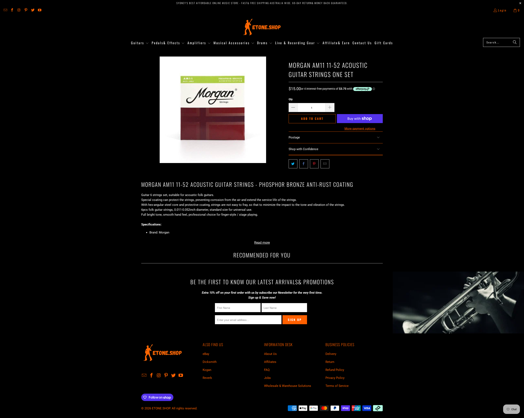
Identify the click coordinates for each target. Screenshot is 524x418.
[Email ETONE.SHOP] (5, 10)
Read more (262, 243)
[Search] (515, 42)
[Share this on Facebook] (303, 163)
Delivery (330, 354)
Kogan (207, 370)
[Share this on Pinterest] (314, 163)
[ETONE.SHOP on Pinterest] (26, 10)
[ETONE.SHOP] (262, 27)
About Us (270, 354)
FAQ (267, 370)
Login (502, 10)
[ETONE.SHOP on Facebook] (12, 10)
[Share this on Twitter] (293, 163)
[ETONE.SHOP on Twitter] (32, 10)
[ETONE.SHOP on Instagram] (19, 10)
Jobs (267, 378)
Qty (291, 99)
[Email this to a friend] (325, 163)
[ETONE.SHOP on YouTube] (39, 10)
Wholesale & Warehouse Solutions (287, 386)
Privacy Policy (334, 378)
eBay (206, 354)
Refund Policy (334, 370)
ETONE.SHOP (161, 408)
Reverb (207, 378)
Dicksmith (210, 362)
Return (329, 362)
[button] (140, 43)
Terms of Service (337, 386)
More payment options (359, 128)
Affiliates (270, 362)
